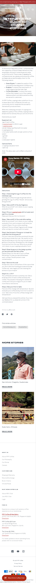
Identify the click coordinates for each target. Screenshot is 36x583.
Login (4, 499)
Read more (7, 386)
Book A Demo (6, 481)
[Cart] (33, 9)
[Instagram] (23, 551)
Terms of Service (18, 566)
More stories (12, 343)
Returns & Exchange (8, 478)
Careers (4, 465)
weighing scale (7, 126)
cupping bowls (7, 124)
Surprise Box (23, 327)
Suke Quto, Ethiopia (9, 427)
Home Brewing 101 (9, 327)
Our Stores (5, 462)
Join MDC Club (6, 496)
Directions (5, 518)
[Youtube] (18, 551)
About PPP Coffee (8, 456)
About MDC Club (7, 493)
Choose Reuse (6, 483)
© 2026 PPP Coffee (18, 560)
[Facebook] (12, 551)
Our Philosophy (7, 459)
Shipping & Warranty (8, 475)
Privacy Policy (18, 563)
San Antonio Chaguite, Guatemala (15, 382)
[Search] (28, 9)
